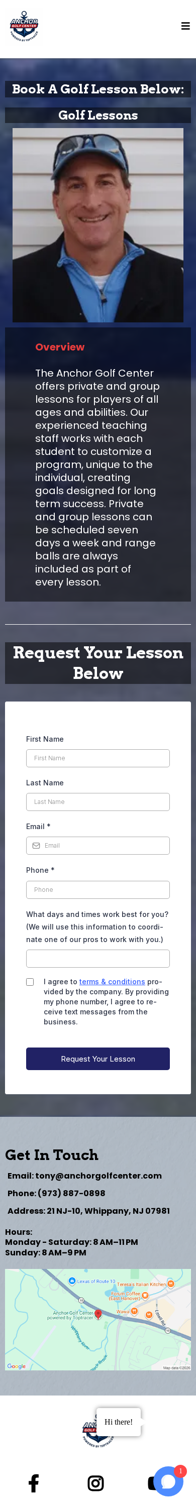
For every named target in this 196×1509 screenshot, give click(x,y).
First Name (45, 739)
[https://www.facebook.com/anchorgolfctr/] (36, 1483)
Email (38, 826)
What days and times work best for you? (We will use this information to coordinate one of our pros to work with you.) (97, 927)
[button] (186, 27)
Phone (40, 870)
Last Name (45, 782)
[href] (98, 1319)
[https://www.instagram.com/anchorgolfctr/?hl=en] (98, 1483)
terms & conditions (112, 981)
